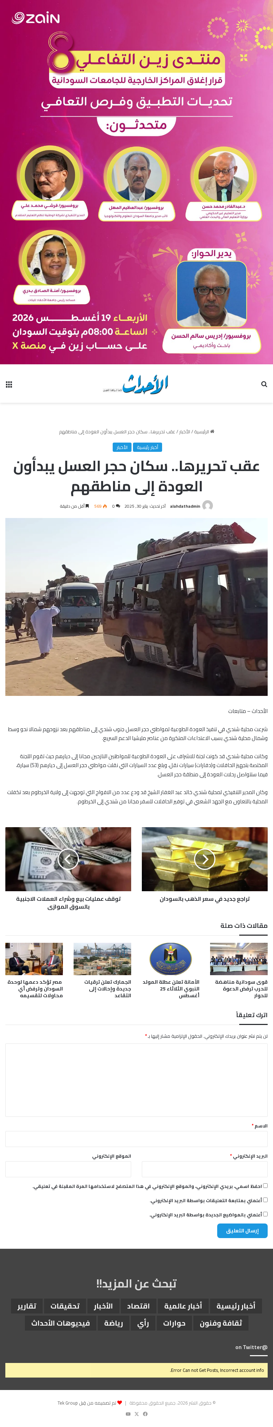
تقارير (26, 1305)
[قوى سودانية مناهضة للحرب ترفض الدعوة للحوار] (239, 959)
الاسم (260, 1125)
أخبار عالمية (183, 1305)
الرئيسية (202, 431)
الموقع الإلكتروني (111, 1156)
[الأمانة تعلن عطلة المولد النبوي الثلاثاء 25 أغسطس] (170, 959)
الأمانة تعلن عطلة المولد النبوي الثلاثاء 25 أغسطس (171, 988)
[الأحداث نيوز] (136, 383)
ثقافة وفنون (221, 1323)
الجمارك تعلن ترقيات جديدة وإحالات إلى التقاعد (107, 988)
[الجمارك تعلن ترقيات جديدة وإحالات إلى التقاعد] (102, 959)
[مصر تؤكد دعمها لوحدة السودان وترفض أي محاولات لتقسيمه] (34, 959)
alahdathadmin (185, 506)
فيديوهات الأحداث (60, 1323)
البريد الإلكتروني (249, 1156)
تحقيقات (65, 1305)
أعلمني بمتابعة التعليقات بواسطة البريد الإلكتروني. (206, 1200)
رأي (143, 1323)
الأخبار (184, 431)
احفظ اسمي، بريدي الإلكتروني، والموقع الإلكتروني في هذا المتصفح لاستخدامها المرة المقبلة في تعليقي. (147, 1186)
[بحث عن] (264, 386)
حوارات (174, 1323)
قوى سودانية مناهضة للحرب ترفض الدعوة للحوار (241, 988)
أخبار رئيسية (147, 447)
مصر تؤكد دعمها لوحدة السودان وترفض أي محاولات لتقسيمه (35, 988)
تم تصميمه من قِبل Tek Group (87, 1403)
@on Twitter (251, 1347)
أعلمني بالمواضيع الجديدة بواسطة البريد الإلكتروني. (205, 1214)
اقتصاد (138, 1305)
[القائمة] (8, 386)
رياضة (113, 1323)
